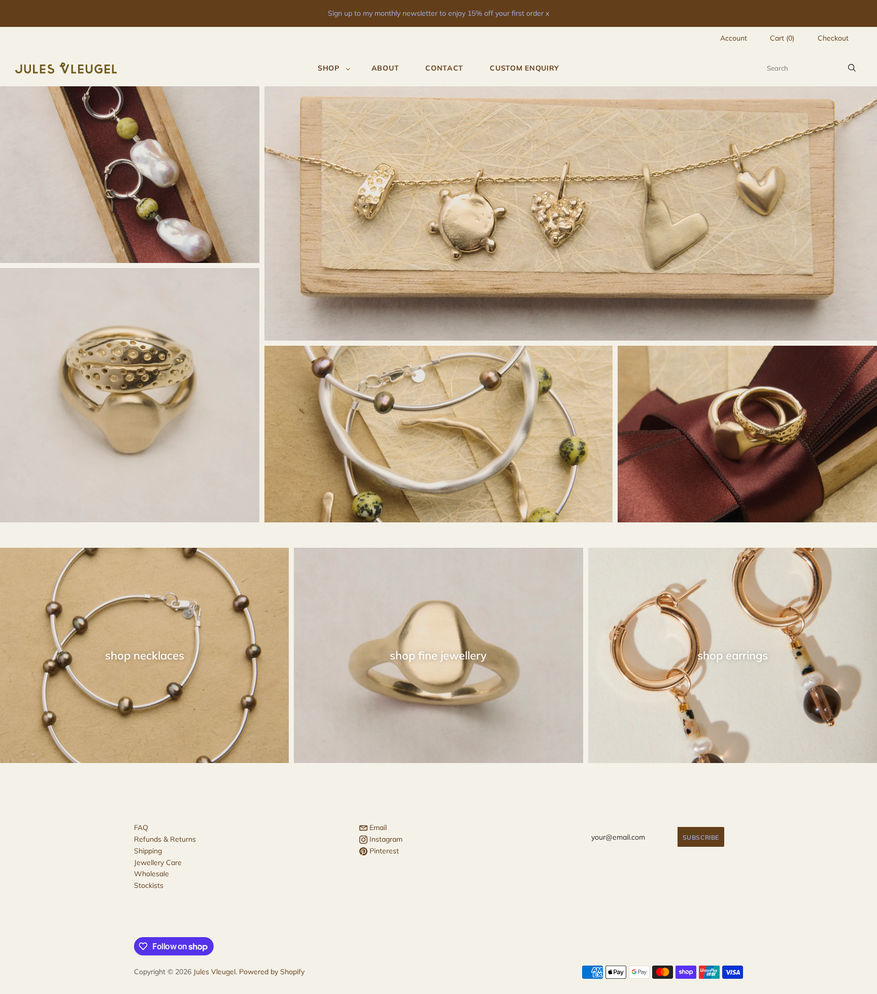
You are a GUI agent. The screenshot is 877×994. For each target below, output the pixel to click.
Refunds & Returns (165, 839)
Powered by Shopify (272, 971)
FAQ (141, 827)
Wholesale (151, 873)
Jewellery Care (158, 862)
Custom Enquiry (524, 68)
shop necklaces (144, 655)
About (385, 68)
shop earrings (732, 655)
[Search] (852, 68)
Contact (444, 68)
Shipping (148, 850)
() (782, 38)
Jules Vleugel (214, 971)
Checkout (833, 38)
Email (377, 827)
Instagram (384, 839)
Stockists (148, 885)
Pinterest (383, 850)
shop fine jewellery (438, 655)
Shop (329, 68)
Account (733, 38)
